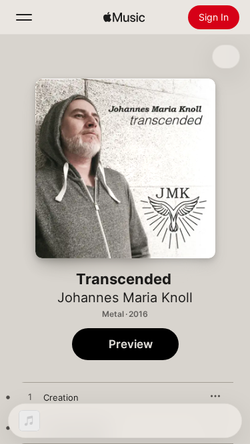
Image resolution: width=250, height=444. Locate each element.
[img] (124, 17)
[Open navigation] (24, 17)
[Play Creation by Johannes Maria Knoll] (30, 397)
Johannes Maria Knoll (125, 298)
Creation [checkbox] (61, 397)
